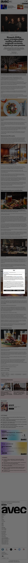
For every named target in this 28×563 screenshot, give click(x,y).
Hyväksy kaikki (19, 290)
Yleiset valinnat (6, 272)
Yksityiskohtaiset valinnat (12, 272)
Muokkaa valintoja (9, 290)
